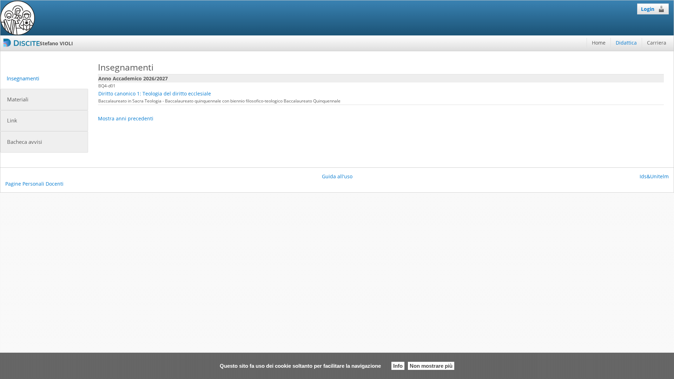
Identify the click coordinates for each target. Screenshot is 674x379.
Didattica (626, 42)
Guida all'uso (337, 176)
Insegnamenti (23, 78)
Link (12, 120)
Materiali (17, 99)
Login (647, 9)
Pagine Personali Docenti (34, 183)
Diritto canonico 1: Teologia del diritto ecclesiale (154, 93)
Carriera (656, 42)
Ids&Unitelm (654, 176)
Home (599, 42)
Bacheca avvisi (24, 142)
